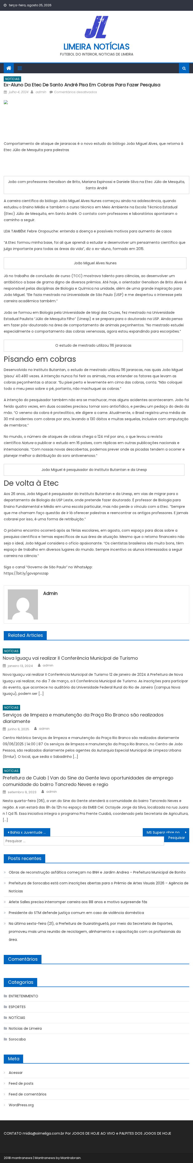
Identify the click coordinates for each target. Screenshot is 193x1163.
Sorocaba (17, 1039)
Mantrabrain (71, 1157)
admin (40, 92)
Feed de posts (21, 1083)
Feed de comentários (27, 1094)
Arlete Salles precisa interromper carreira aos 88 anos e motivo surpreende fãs (78, 901)
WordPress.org (21, 1105)
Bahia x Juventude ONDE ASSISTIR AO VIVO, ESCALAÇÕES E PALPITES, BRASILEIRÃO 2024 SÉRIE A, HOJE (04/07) (30, 832)
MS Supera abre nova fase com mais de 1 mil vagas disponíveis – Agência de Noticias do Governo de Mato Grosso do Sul (168, 832)
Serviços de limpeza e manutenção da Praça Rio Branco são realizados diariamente (83, 718)
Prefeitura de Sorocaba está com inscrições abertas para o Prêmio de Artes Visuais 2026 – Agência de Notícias (98, 887)
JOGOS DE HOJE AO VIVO (94, 1133)
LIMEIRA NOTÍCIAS (97, 46)
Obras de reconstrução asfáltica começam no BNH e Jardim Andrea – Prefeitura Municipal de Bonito (97, 872)
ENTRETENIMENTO (23, 996)
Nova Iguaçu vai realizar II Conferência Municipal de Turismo (70, 658)
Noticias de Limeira (25, 1028)
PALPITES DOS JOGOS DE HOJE (145, 1133)
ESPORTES (17, 1006)
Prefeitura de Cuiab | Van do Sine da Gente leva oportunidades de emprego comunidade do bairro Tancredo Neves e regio (88, 781)
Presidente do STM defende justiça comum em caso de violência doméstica (76, 912)
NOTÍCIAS (12, 79)
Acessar (16, 1072)
